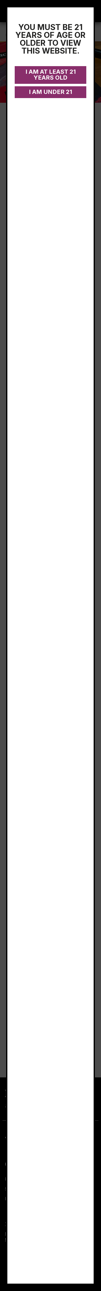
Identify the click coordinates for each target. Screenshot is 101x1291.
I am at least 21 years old (50, 74)
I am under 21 (50, 91)
